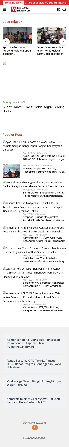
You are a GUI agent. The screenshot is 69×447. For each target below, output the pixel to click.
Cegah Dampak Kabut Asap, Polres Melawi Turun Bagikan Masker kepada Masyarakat (50, 51)
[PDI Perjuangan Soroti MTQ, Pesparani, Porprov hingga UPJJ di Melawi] (11, 171)
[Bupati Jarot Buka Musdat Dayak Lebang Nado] (34, 80)
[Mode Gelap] (58, 9)
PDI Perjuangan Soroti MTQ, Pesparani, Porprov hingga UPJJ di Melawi (43, 170)
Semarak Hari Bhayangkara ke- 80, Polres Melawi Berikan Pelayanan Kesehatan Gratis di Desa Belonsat (44, 194)
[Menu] (5, 9)
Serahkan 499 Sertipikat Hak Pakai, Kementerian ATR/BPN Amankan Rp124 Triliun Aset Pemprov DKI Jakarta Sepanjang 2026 (43, 284)
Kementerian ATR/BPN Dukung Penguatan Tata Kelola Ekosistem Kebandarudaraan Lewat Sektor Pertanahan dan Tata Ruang (43, 309)
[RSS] (35, 428)
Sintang (7, 102)
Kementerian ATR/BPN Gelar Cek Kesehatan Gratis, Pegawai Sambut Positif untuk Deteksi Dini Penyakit (44, 239)
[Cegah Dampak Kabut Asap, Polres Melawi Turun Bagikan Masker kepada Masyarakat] (51, 35)
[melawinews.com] (19, 9)
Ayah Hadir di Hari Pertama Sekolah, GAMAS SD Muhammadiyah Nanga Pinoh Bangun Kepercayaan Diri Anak (44, 157)
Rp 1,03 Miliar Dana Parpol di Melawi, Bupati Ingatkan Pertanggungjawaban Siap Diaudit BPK (17, 51)
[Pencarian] (64, 9)
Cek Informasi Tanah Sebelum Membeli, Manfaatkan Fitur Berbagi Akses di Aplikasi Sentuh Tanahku (43, 260)
